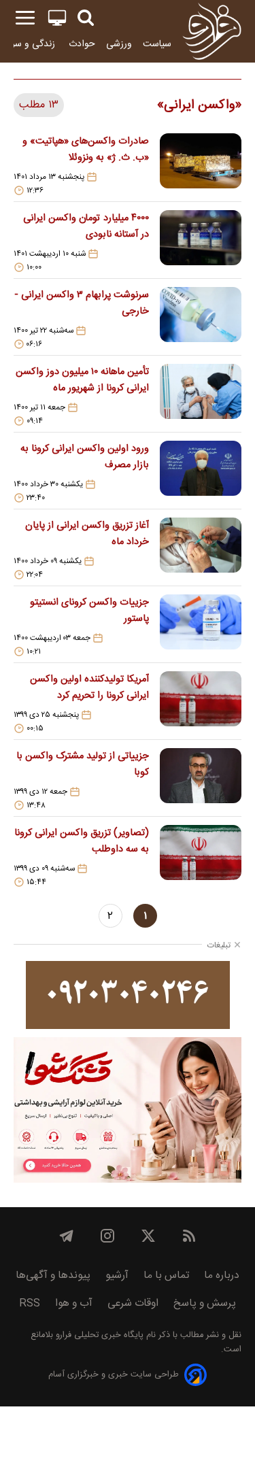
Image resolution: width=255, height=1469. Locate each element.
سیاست (157, 44)
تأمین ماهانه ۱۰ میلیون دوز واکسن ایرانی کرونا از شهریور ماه (82, 380)
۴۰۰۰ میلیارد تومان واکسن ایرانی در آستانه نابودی (86, 226)
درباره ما (221, 1275)
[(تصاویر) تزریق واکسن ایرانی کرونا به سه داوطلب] (200, 856)
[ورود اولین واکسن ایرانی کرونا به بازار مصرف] (200, 472)
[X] (148, 1236)
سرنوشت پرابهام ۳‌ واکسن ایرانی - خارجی (81, 303)
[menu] (25, 18)
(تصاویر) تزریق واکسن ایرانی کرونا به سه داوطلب (81, 841)
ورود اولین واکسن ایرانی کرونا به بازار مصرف (84, 457)
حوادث (82, 44)
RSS (29, 1303)
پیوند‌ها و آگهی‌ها (53, 1275)
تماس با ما (166, 1275)
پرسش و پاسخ (204, 1303)
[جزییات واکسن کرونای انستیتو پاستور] (200, 625)
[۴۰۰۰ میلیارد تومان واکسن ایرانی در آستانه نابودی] (200, 241)
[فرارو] (211, 31)
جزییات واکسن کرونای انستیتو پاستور (89, 610)
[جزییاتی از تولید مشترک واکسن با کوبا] (200, 779)
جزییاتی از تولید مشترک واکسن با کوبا (82, 764)
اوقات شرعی (132, 1303)
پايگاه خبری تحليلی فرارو (98, 1335)
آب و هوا (73, 1303)
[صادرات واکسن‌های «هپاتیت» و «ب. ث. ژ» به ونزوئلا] (200, 164)
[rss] (189, 1236)
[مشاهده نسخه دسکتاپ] (57, 18)
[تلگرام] (66, 1236)
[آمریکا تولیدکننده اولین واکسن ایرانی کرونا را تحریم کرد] (200, 702)
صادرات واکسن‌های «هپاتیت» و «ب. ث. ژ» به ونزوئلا (85, 149)
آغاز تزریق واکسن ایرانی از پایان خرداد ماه (87, 534)
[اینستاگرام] (107, 1236)
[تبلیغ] (128, 995)
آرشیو (117, 1275)
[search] (86, 18)
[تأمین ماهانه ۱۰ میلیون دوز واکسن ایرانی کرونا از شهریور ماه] (200, 395)
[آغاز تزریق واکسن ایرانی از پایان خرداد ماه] (200, 549)
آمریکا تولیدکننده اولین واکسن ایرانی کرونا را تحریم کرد (89, 687)
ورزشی (119, 44)
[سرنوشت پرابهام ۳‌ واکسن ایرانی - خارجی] (200, 318)
